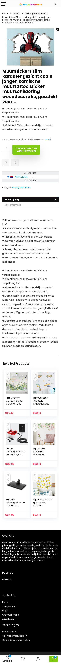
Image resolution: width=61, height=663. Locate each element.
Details (47, 139)
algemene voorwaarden (14, 635)
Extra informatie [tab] (13, 204)
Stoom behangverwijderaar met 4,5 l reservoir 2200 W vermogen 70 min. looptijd (15, 456)
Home (5, 13)
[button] (57, 29)
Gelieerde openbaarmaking (16, 640)
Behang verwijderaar (36, 13)
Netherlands (21, 176)
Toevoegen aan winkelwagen (26, 149)
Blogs (5, 610)
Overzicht (7, 579)
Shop (16, 13)
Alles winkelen (9, 606)
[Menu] (3, 4)
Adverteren (8, 618)
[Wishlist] (23, 659)
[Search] (56, 4)
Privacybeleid (9, 631)
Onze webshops (10, 614)
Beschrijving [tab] (12, 199)
